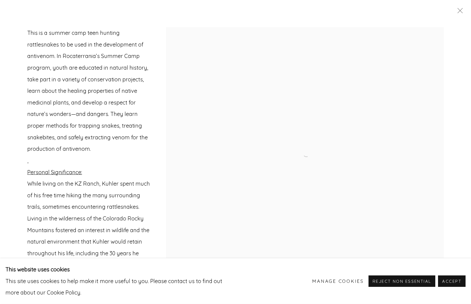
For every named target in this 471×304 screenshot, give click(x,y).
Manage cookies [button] (338, 281)
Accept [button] (451, 281)
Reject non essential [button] (402, 281)
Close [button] (459, 12)
